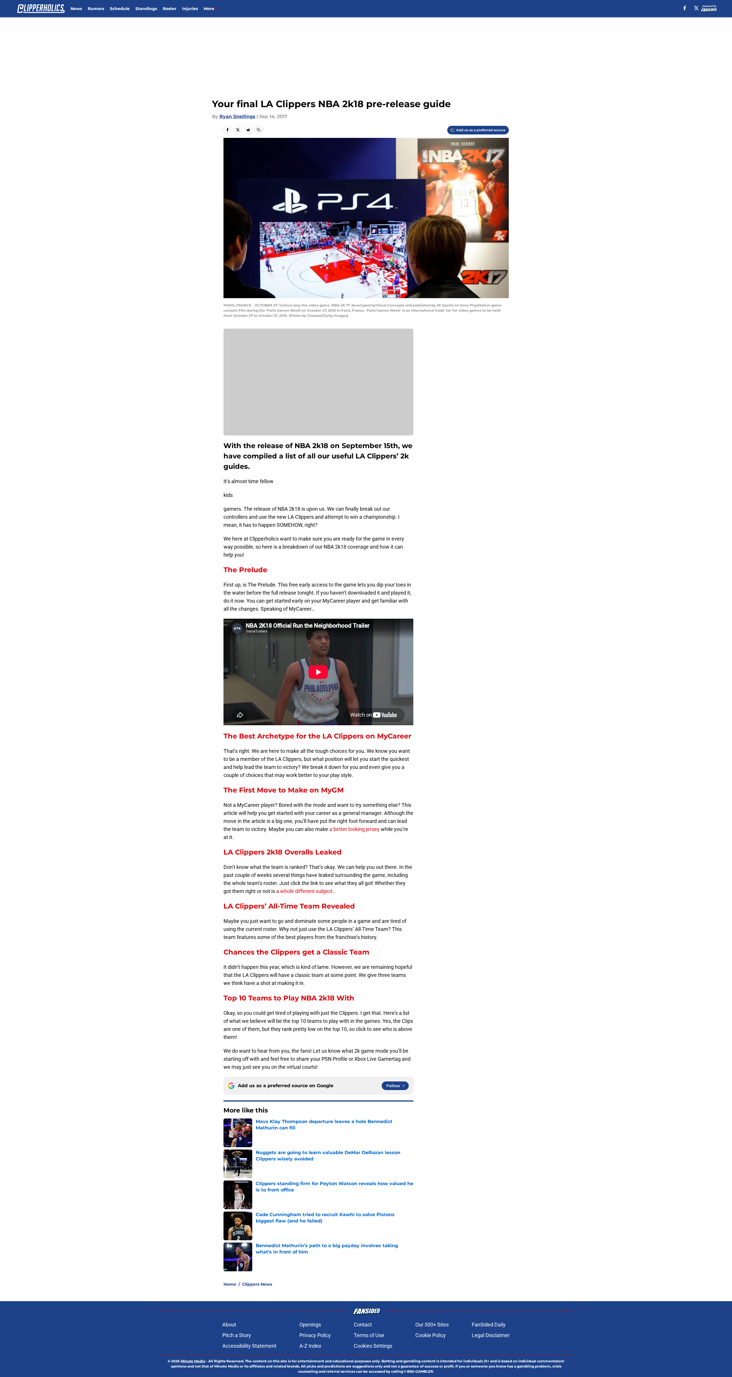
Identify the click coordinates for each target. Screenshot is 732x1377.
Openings (310, 1325)
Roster (169, 8)
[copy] (259, 130)
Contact (363, 1325)
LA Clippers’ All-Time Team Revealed (289, 906)
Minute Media (193, 1361)
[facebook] (684, 8)
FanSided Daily (489, 1325)
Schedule (120, 8)
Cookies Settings (373, 1346)
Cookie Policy (430, 1335)
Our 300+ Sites (432, 1325)
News (76, 8)
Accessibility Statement (249, 1346)
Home (229, 1284)
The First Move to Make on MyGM (283, 790)
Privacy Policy (315, 1335)
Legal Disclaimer (491, 1335)
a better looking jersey (354, 829)
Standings (146, 8)
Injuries (190, 8)
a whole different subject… (306, 891)
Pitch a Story (236, 1335)
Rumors (96, 8)
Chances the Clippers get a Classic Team (296, 952)
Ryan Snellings (237, 116)
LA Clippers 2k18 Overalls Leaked (282, 852)
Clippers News (257, 1284)
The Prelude (245, 570)
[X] (696, 8)
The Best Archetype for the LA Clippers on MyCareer (317, 736)
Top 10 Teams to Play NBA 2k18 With (288, 998)
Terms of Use (369, 1335)
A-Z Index (310, 1346)
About (229, 1325)
